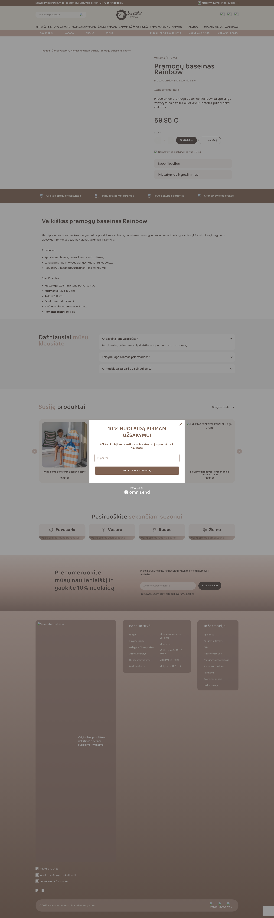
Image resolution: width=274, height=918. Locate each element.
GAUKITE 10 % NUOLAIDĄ (137, 471)
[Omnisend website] (137, 490)
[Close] (181, 424)
